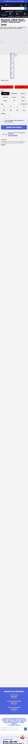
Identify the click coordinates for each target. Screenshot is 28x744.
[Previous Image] (2, 42)
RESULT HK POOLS (14, 127)
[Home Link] (10, 5)
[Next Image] (25, 42)
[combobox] (12, 8)
